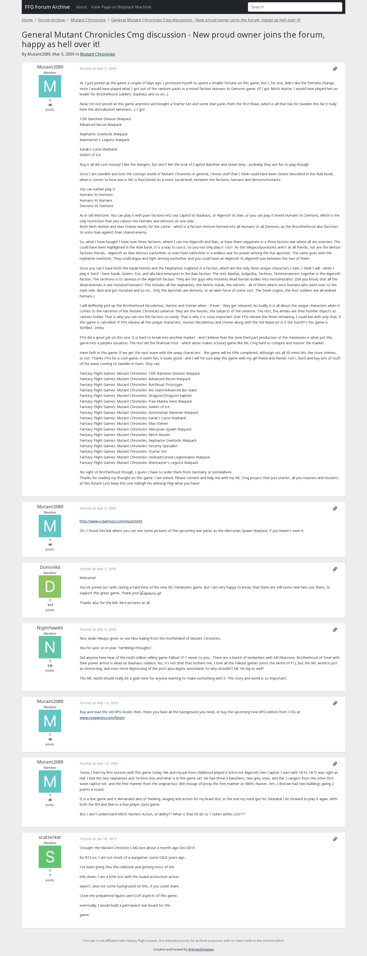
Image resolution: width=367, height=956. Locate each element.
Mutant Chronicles (88, 20)
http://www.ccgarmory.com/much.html (111, 521)
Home (27, 20)
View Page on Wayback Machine (121, 7)
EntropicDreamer (201, 949)
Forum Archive (51, 20)
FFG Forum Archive (47, 6)
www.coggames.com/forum (102, 717)
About (81, 7)
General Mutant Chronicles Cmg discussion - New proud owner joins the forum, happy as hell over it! (205, 20)
